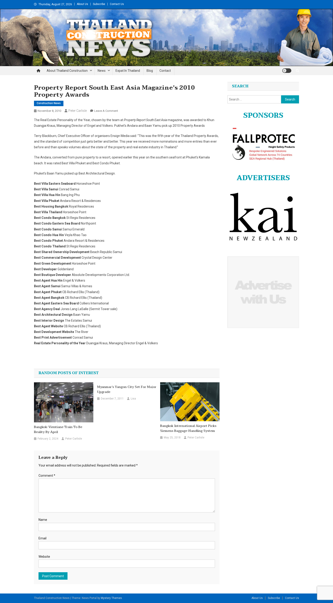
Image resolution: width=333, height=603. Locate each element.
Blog (150, 70)
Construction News (49, 103)
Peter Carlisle (77, 110)
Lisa (133, 398)
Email (42, 538)
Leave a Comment (106, 110)
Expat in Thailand (128, 70)
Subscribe (99, 4)
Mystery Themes (111, 598)
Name (43, 520)
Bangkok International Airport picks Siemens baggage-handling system (188, 428)
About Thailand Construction (67, 70)
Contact (165, 70)
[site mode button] (286, 70)
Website (44, 556)
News (102, 70)
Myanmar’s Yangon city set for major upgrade (126, 390)
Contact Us (117, 4)
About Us (82, 4)
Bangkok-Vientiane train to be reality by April (58, 430)
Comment (47, 475)
